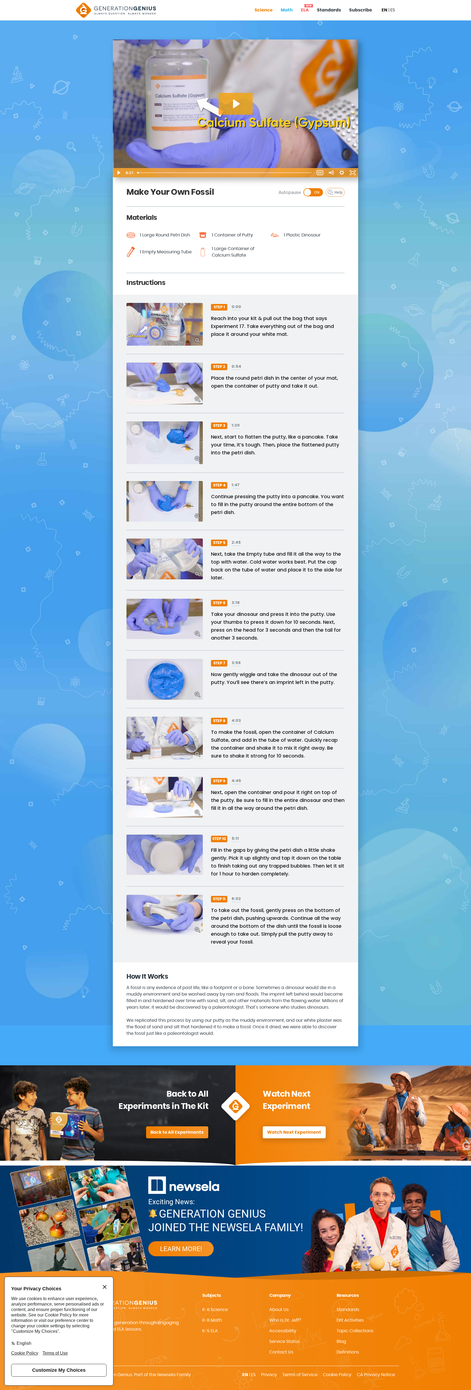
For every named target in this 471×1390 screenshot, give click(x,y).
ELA (305, 8)
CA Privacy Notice (376, 1375)
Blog (341, 1341)
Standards (329, 10)
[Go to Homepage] (116, 10)
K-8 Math (212, 1320)
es (392, 10)
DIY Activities (350, 1320)
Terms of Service (300, 1375)
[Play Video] (118, 172)
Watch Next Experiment (294, 1132)
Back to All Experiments (177, 1132)
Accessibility (282, 1331)
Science (264, 10)
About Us (279, 1309)
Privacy (269, 1375)
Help (338, 192)
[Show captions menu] (320, 172)
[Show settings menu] (341, 172)
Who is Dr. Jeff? (285, 1320)
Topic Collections (355, 1331)
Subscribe (360, 10)
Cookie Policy (337, 1375)
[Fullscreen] (352, 172)
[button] (298, 1330)
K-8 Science (215, 1309)
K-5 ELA (210, 1331)
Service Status (284, 1341)
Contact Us (281, 1352)
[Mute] (330, 172)
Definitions (348, 1352)
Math (287, 10)
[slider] (225, 172)
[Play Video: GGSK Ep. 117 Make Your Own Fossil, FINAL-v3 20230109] (236, 104)
